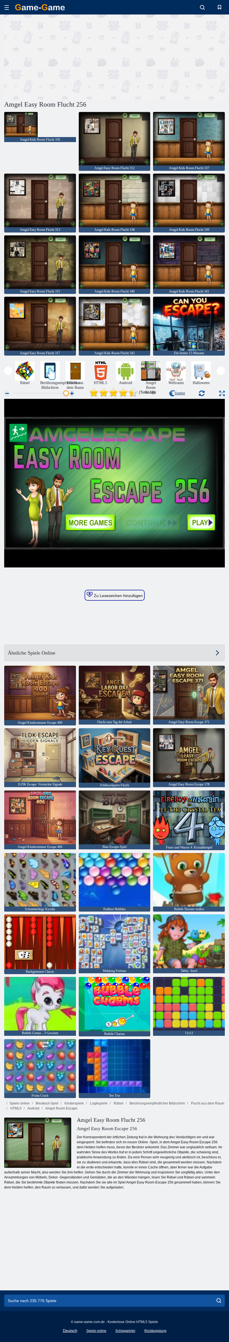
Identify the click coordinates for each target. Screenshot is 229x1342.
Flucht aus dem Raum (207, 1103)
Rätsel (118, 1103)
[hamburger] (6, 7)
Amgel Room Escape (61, 1108)
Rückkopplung (155, 1331)
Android (33, 1108)
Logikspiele (98, 1103)
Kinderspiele (74, 1103)
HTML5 (15, 1108)
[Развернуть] (222, 393)
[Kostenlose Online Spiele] (40, 7)
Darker (180, 393)
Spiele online (19, 1103)
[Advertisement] (59, 57)
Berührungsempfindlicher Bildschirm (157, 1103)
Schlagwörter (125, 1331)
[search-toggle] (202, 7)
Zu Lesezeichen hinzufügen (118, 595)
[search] (219, 1301)
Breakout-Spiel (46, 1103)
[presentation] (8, 371)
